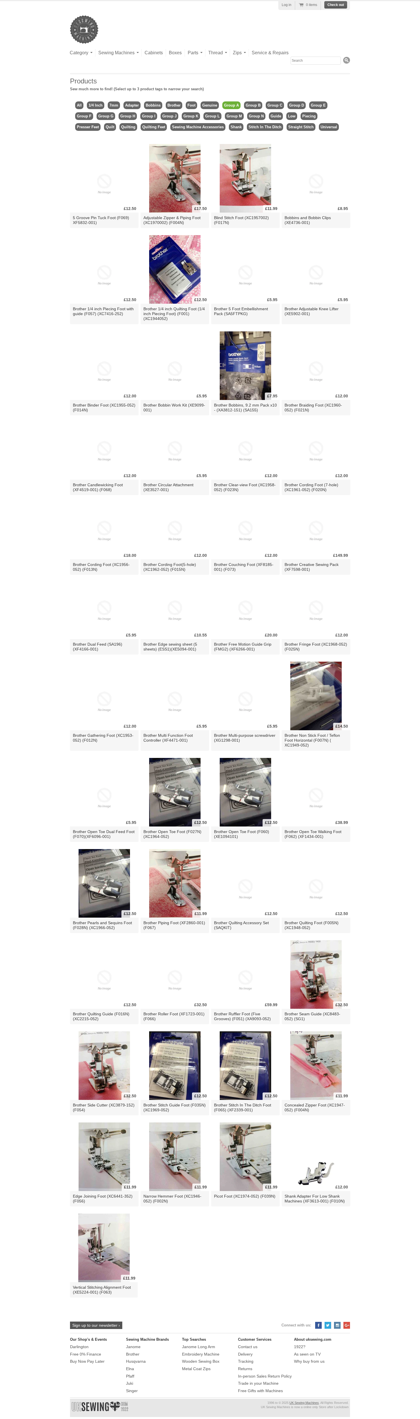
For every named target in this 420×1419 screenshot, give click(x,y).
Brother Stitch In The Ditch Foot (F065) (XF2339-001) (242, 1107)
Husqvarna (136, 1361)
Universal (329, 127)
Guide (276, 116)
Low (291, 116)
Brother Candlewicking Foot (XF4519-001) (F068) (98, 487)
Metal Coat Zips (196, 1368)
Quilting (128, 127)
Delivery (245, 1354)
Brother (174, 105)
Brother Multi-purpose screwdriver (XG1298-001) (244, 737)
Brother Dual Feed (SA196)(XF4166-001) (97, 646)
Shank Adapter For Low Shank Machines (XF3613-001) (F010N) (315, 1198)
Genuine (209, 105)
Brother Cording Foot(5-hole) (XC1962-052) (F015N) (169, 567)
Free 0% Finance (85, 1354)
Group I (148, 116)
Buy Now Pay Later (87, 1361)
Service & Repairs (270, 52)
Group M (234, 116)
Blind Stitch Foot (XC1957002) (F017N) (241, 220)
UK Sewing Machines (304, 1402)
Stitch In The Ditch (265, 127)
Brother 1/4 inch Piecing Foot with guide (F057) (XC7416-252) (103, 311)
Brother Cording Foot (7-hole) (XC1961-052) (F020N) (311, 487)
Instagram (337, 1325)
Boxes (175, 52)
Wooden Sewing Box (200, 1361)
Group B (253, 105)
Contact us (247, 1346)
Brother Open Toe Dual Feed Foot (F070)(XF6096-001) (104, 834)
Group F (84, 116)
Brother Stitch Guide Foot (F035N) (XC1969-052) (174, 1107)
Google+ (346, 1325)
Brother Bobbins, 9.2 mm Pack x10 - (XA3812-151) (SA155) (245, 407)
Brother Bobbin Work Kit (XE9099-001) (174, 407)
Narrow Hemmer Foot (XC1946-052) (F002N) (172, 1198)
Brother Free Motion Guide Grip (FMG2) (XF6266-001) (242, 646)
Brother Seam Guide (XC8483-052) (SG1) (312, 1016)
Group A (231, 105)
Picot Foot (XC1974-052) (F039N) (244, 1196)
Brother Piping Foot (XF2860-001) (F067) (174, 925)
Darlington (79, 1346)
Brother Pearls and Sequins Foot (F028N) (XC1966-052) (102, 925)
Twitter (328, 1325)
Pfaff (130, 1376)
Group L (212, 116)
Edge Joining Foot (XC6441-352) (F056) (103, 1198)
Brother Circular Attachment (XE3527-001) (168, 487)
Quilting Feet (153, 127)
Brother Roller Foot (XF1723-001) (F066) (174, 1016)
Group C (274, 105)
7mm (113, 105)
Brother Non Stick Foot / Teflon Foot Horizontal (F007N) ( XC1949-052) (312, 740)
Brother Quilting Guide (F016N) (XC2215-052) (101, 1016)
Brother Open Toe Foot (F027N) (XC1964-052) (172, 834)
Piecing (309, 116)
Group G (105, 116)
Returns (245, 1368)
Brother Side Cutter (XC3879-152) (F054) (104, 1107)
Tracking (245, 1361)
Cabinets (154, 52)
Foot (191, 105)
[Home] (84, 38)
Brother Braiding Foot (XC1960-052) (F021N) (313, 407)
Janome (133, 1346)
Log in (286, 5)
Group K (190, 116)
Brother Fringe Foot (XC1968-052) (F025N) (316, 646)
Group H (127, 116)
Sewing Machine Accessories (198, 127)
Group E (318, 105)
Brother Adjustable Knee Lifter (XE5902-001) (312, 311)
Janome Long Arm (198, 1346)
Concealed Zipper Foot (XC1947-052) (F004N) (315, 1107)
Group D (296, 105)
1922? (299, 1346)
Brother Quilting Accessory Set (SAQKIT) (241, 925)
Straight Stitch (301, 127)
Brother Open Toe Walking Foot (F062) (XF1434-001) (313, 834)
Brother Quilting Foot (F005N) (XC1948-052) (312, 925)
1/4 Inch (96, 105)
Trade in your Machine (258, 1383)
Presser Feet (88, 127)
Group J (169, 116)
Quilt (110, 127)
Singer (132, 1390)
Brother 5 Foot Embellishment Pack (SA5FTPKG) (241, 311)
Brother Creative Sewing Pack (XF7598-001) (312, 567)
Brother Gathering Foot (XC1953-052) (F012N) (103, 737)
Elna (130, 1368)
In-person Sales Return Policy (265, 1376)
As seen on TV (307, 1354)
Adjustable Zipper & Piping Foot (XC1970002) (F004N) (172, 220)
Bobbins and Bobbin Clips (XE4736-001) (308, 220)
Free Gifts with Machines (260, 1390)
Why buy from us (309, 1361)
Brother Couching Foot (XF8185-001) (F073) (243, 567)
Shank (236, 127)
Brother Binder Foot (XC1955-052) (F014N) (104, 407)
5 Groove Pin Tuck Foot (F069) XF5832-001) (101, 220)
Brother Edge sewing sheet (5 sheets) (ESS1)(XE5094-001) (170, 646)
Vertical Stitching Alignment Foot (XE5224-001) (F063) (102, 1289)
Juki (129, 1383)
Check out (335, 5)
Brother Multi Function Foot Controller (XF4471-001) (168, 737)
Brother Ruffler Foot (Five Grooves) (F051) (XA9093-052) (242, 1016)
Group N (256, 116)
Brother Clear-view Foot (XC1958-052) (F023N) (245, 487)
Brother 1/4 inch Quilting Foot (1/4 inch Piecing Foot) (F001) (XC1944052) (174, 314)
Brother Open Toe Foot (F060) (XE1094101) (241, 834)
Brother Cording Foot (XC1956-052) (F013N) (101, 567)
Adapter (132, 105)
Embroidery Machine (200, 1354)
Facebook (318, 1325)
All (79, 105)
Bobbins (153, 105)
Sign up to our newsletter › (96, 1325)
